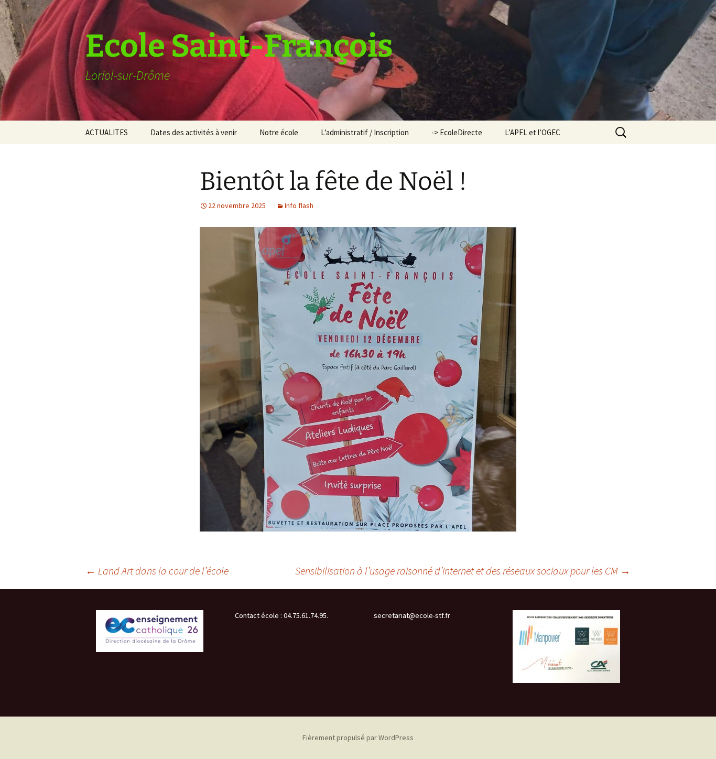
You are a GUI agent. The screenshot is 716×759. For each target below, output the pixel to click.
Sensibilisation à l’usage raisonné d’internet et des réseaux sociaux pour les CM (463, 570)
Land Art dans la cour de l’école (157, 570)
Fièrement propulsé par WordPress (358, 737)
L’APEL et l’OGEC (532, 132)
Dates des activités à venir (193, 132)
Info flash (299, 205)
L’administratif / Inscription (365, 132)
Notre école (278, 132)
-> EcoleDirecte (456, 132)
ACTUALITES (106, 132)
